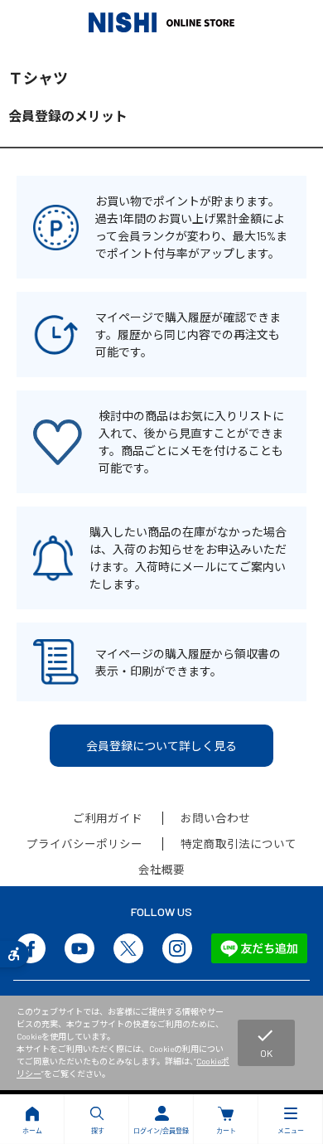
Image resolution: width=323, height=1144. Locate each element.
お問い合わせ (215, 818)
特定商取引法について (238, 843)
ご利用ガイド (107, 818)
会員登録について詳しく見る (161, 746)
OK (265, 1042)
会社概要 (161, 869)
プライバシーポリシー (84, 843)
